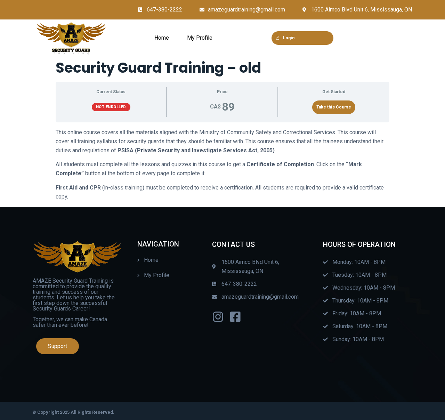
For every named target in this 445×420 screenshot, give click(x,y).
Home (161, 37)
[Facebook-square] (235, 317)
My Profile (199, 37)
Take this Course (333, 107)
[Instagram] (218, 317)
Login (288, 37)
